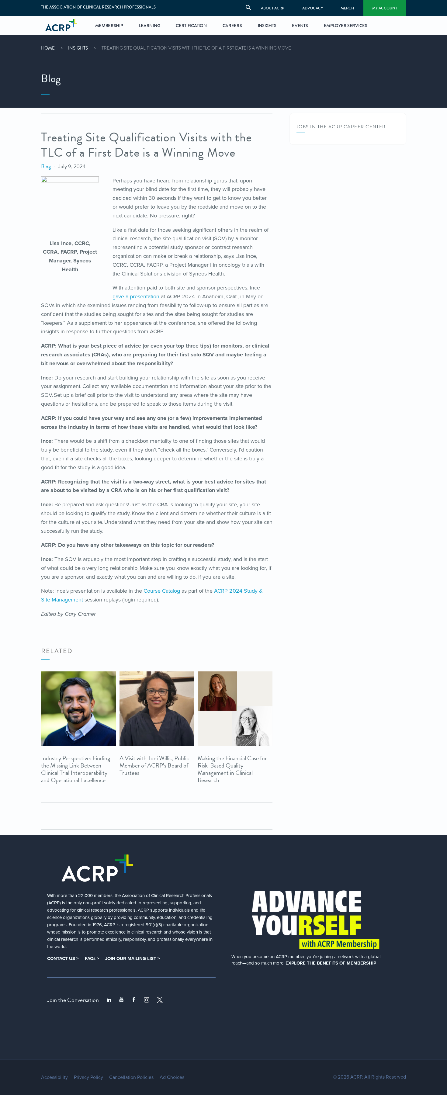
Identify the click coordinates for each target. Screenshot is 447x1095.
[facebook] (133, 999)
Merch (347, 8)
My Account (384, 8)
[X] (160, 1000)
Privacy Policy (88, 1077)
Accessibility (54, 1077)
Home (48, 48)
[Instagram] (146, 1000)
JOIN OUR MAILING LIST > (132, 958)
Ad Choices (172, 1077)
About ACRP (272, 8)
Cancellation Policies (131, 1077)
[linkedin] (108, 999)
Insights (78, 48)
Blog (46, 166)
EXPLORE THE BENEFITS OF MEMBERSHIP (331, 963)
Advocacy (312, 8)
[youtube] (121, 999)
